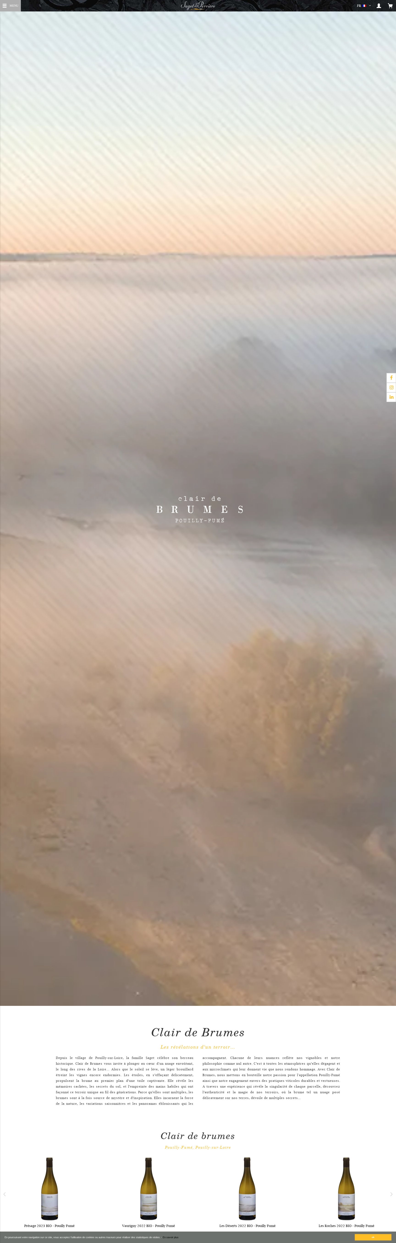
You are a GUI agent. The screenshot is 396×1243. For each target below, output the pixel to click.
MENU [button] (14, 5)
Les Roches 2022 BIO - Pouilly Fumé (346, 1226)
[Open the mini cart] (390, 5)
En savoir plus (171, 1237)
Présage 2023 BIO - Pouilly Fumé (49, 1226)
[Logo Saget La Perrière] (198, 5)
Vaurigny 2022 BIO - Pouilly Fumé (148, 1226)
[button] (365, 5)
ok (373, 1237)
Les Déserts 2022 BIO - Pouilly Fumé (247, 1226)
